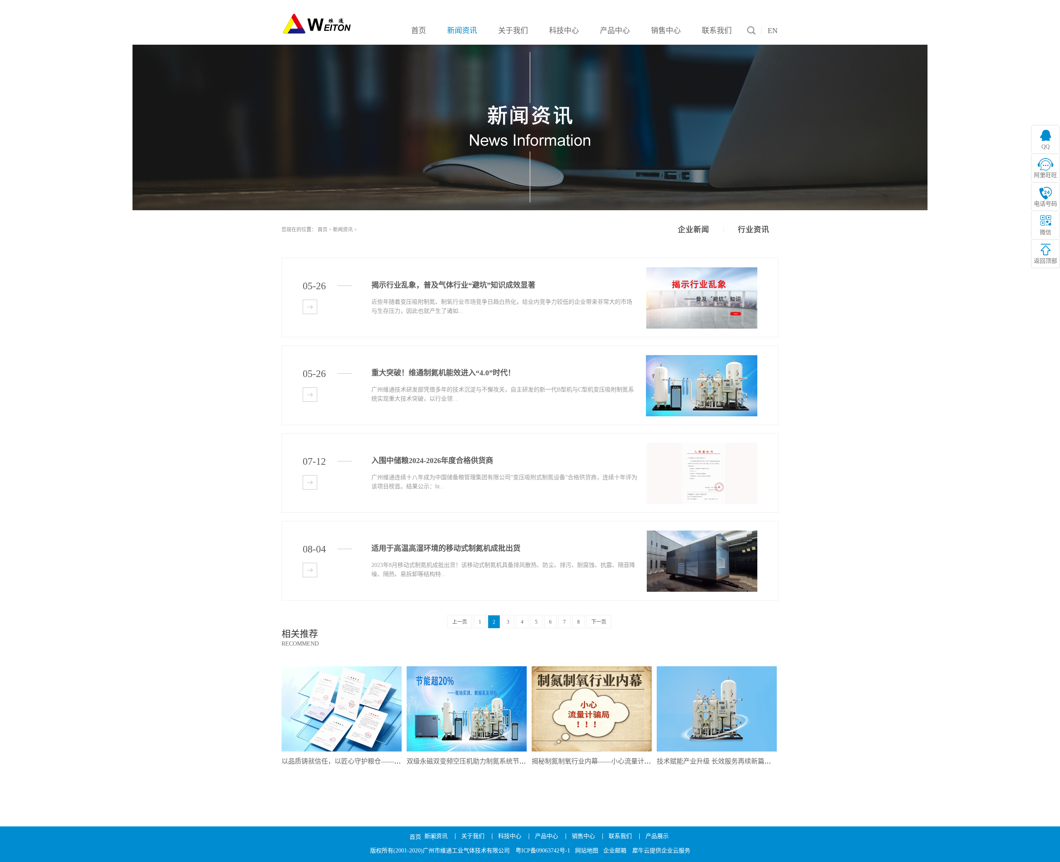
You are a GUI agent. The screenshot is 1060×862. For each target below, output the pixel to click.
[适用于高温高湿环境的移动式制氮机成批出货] (702, 534)
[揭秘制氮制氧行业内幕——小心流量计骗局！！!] (592, 669)
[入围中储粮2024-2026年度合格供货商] (702, 446)
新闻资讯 (343, 230)
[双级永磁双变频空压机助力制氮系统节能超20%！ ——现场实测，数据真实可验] (467, 669)
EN (773, 30)
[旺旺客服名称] (1045, 168)
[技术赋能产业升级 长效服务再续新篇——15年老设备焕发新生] (717, 669)
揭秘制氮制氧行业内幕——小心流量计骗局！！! (602, 761)
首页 (415, 837)
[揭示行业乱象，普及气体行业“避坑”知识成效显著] (701, 270)
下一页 (598, 622)
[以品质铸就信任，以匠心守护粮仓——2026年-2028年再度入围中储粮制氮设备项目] (342, 669)
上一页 (459, 622)
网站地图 (586, 851)
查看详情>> (310, 307)
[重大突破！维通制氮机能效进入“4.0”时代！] (701, 358)
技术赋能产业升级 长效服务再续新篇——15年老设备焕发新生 (747, 761)
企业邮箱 (614, 851)
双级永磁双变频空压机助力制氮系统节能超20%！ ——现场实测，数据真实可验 (523, 761)
